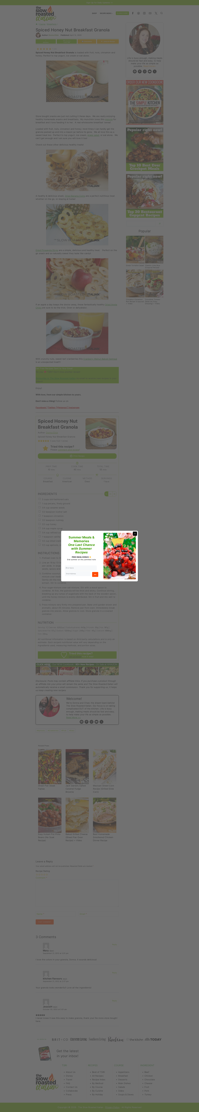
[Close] (135, 534)
